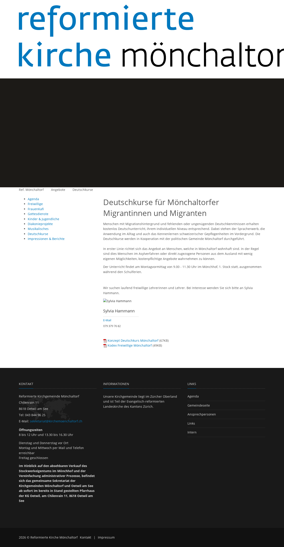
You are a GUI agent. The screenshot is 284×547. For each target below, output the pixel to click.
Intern (192, 432)
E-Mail (107, 320)
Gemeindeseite (198, 405)
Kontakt (85, 537)
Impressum (106, 537)
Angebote (58, 190)
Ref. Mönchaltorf (31, 190)
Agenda (193, 396)
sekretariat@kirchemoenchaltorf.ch (56, 421)
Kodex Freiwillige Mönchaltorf (130, 345)
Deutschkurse (83, 190)
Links (191, 423)
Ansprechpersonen (201, 414)
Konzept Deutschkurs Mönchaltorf (133, 340)
